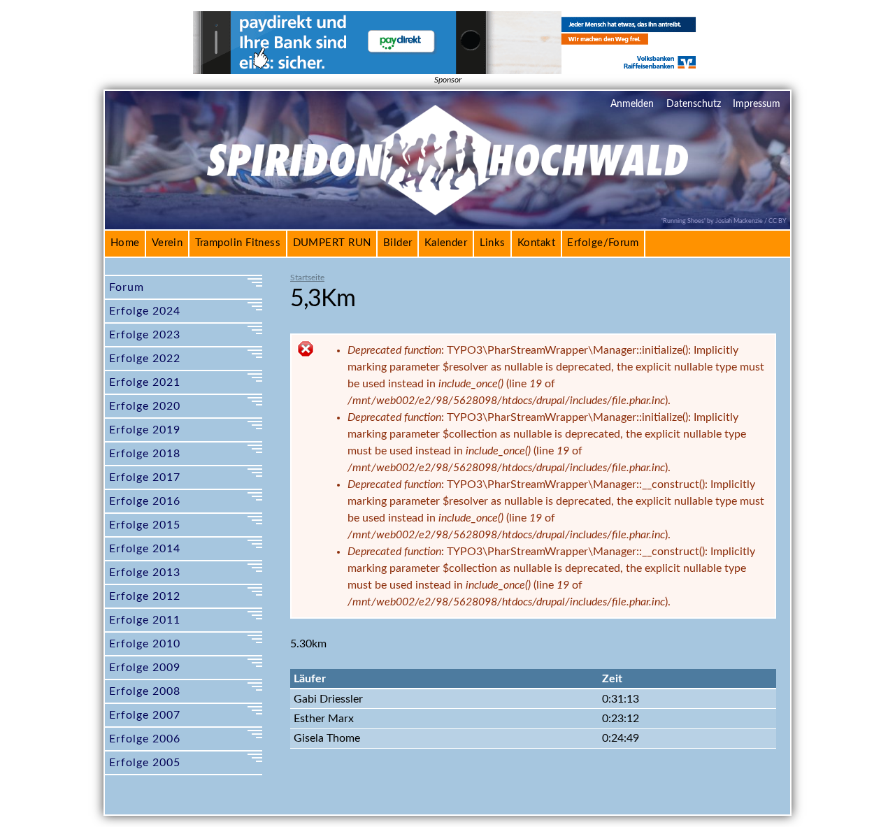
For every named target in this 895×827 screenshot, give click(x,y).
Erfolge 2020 (144, 406)
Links (493, 243)
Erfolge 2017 (144, 477)
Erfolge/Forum (602, 243)
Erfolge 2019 (144, 430)
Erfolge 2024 (144, 311)
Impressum (756, 104)
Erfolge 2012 (144, 596)
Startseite (307, 277)
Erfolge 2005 (144, 762)
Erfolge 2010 (144, 643)
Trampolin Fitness (238, 243)
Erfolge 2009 (144, 667)
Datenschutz (693, 104)
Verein (167, 243)
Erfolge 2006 (144, 739)
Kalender (446, 243)
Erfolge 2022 (144, 358)
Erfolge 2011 (144, 620)
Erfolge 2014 (144, 548)
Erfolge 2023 (144, 334)
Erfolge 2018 (144, 453)
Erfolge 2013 (144, 572)
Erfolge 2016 (144, 501)
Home (125, 243)
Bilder (398, 243)
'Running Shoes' (683, 220)
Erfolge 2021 (144, 382)
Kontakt (536, 243)
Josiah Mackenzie (739, 220)
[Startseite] (448, 207)
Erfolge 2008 (144, 691)
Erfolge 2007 (144, 715)
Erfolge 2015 (144, 525)
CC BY (777, 220)
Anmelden (632, 104)
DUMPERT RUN (332, 243)
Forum (126, 287)
